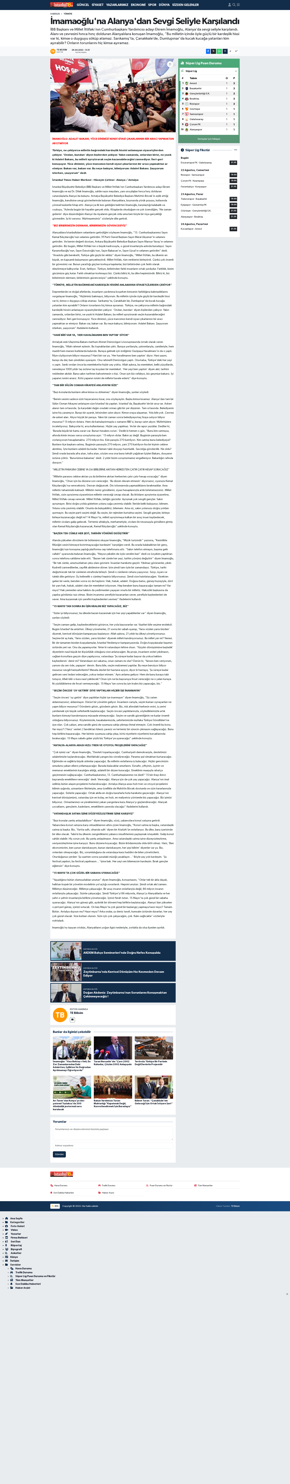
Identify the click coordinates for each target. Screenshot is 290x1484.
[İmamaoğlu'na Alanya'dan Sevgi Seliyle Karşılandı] (113, 95)
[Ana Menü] (238, 5)
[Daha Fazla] (225, 51)
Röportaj (16, 1245)
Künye (14, 1257)
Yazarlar (15, 1234)
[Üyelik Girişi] (229, 5)
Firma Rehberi (18, 1237)
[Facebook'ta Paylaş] (208, 51)
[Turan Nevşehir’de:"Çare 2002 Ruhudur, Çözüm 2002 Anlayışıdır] (113, 1048)
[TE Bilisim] (60, 1015)
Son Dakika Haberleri (63, 1193)
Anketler (15, 1253)
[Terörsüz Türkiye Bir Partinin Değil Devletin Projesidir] (154, 1048)
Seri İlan (15, 1241)
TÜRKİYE (68, 14)
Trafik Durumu (108, 1185)
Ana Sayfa (16, 1218)
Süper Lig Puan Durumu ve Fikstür (35, 1276)
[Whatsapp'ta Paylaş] (219, 51)
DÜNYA (164, 5)
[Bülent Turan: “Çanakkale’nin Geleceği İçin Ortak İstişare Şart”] (154, 1087)
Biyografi (16, 1249)
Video (14, 1230)
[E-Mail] (72, 1019)
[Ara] (234, 5)
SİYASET (98, 5)
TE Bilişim (235, 1206)
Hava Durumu (60, 1185)
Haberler (55, 14)
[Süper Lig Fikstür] (235, 150)
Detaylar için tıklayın (209, 139)
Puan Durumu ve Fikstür (161, 1185)
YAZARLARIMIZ (117, 5)
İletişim (14, 1261)
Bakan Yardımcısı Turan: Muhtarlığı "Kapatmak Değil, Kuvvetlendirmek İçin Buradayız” (113, 1103)
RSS (56, 1206)
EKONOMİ (138, 5)
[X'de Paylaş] (213, 51)
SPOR (152, 5)
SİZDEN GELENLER (185, 5)
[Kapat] (288, 1294)
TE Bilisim (76, 1012)
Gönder (59, 1154)
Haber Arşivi (108, 1193)
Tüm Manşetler (205, 1185)
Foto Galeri (17, 1226)
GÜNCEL (83, 5)
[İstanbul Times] (61, 5)
